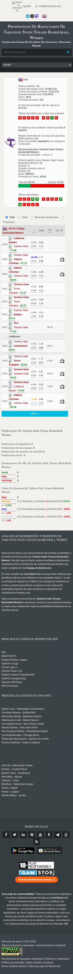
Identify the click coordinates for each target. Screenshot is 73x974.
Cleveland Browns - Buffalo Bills (18, 712)
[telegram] (57, 834)
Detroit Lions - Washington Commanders (23, 708)
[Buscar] (68, 52)
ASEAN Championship (14, 678)
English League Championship (18, 674)
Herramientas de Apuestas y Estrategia (22, 958)
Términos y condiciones (56, 958)
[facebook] (6, 834)
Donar (5, 966)
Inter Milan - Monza (12, 776)
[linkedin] (23, 834)
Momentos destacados (47, 217)
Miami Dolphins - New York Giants (20, 727)
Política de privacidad (13, 962)
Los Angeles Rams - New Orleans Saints (23, 723)
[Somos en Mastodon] (37, 16)
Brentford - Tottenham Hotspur (17, 784)
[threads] (65, 834)
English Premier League (14, 659)
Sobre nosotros (34, 962)
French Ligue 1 (10, 667)
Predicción (8, 222)
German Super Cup (12, 671)
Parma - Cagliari (10, 791)
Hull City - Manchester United (17, 765)
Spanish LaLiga (10, 663)
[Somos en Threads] (32, 16)
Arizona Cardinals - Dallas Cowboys (21, 742)
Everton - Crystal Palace (14, 769)
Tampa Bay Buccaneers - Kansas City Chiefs (25, 738)
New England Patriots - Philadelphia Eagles (25, 731)
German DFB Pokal (12, 682)
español (26, 6)
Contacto (49, 962)
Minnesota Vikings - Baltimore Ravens (22, 716)
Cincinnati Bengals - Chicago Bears (20, 735)
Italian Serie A (9, 656)
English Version (18, 966)
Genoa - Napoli (10, 787)
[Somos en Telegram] (28, 16)
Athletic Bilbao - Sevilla (14, 795)
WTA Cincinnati (10, 686)
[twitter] (14, 834)
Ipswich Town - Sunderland (16, 773)
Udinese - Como (10, 780)
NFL (4, 652)
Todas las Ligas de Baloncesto (44, 966)
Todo (12, 217)
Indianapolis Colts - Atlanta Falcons (20, 720)
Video (25, 217)
